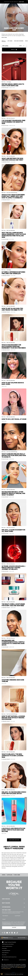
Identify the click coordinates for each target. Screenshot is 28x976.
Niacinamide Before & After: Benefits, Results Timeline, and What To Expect (13, 493)
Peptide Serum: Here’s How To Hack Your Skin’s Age (13, 84)
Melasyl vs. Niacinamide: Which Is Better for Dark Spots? (14, 792)
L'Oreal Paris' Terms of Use (6, 922)
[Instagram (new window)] (4, 932)
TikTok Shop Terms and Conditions (8, 944)
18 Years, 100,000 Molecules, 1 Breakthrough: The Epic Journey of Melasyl (13, 567)
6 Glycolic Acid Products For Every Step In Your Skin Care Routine (13, 829)
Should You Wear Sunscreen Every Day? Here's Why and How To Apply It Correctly (13, 196)
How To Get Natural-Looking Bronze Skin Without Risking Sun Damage (13, 717)
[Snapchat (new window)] (14, 932)
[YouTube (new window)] (7, 932)
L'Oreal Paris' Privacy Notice (7, 924)
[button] (25, 804)
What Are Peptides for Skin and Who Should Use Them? (12, 159)
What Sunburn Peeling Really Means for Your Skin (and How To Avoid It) (14, 455)
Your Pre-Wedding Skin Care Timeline (13, 680)
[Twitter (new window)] (9, 932)
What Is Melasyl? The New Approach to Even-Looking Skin (12, 755)
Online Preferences (5, 952)
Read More (4, 37)
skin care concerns (18, 40)
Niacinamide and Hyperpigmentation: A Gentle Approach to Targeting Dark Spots (13, 642)
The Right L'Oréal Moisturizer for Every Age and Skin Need (13, 604)
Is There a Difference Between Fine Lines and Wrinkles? (13, 272)
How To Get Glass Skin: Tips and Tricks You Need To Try (12, 309)
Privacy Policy (4, 948)
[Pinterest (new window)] (12, 932)
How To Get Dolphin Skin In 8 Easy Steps (13, 383)
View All (4, 40)
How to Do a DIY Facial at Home (14, 419)
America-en (6, 959)
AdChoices (20, 967)
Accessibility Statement (6, 950)
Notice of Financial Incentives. (18, 924)
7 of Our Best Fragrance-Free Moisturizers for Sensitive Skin (13, 121)
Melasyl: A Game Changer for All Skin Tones (13, 530)
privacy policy (6, 968)
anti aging (10, 40)
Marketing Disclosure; (7, 923)
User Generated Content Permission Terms (9, 956)
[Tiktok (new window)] (17, 932)
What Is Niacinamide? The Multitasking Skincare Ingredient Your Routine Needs (14, 346)
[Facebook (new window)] (2, 932)
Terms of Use (4, 954)
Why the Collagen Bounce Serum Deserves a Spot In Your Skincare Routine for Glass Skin (14, 235)
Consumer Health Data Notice (7, 946)
